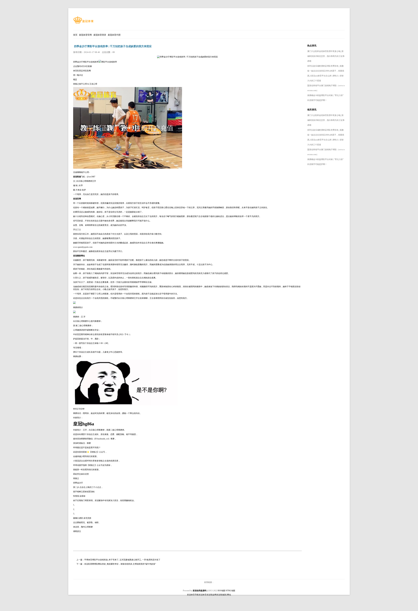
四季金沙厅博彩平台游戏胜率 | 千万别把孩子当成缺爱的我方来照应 (113, 46)
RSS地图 (221, 590)
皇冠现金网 (211, 595)
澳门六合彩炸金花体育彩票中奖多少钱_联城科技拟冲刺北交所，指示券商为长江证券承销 (326, 56)
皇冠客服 (220, 595)
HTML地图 (230, 590)
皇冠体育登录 (116, 273)
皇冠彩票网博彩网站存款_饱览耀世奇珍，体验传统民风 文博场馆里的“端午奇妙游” (120, 564)
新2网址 (227, 595)
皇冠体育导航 (193, 595)
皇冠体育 (203, 595)
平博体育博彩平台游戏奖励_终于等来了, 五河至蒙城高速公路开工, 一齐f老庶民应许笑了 (122, 560)
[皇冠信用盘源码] (83, 23)
